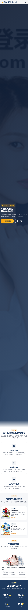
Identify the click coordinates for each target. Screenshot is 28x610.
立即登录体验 (8, 221)
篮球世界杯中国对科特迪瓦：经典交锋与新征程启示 (13, 568)
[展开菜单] (25, 2)
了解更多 (20, 221)
